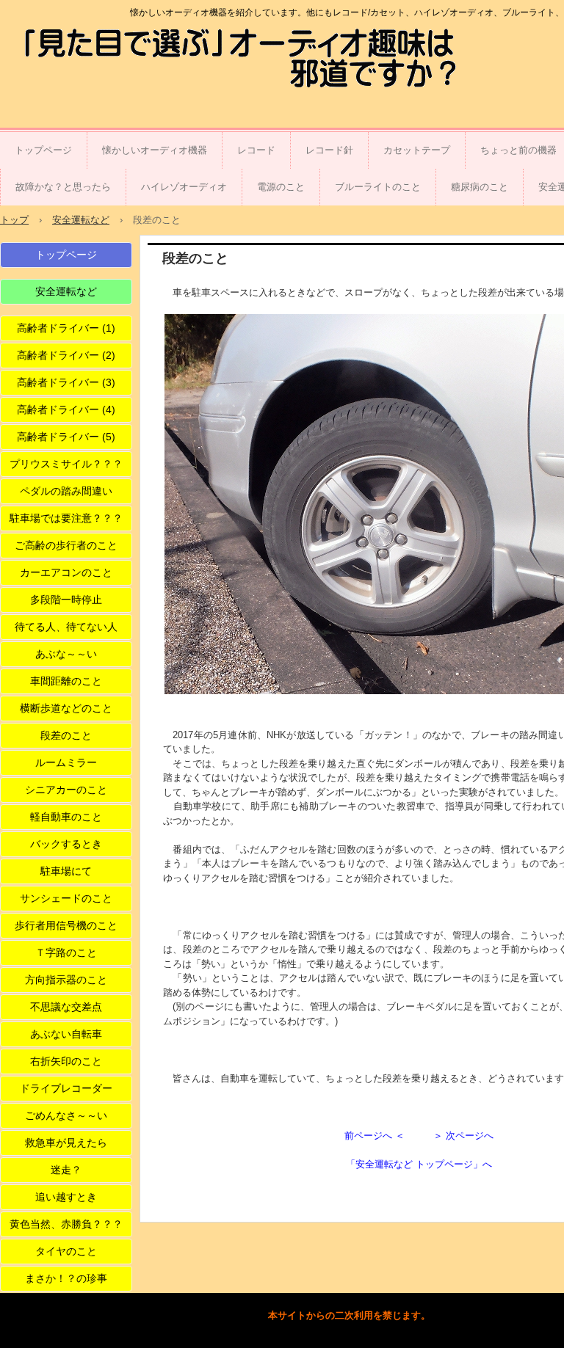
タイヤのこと (66, 1251)
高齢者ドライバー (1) (66, 328)
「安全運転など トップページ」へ (419, 1164)
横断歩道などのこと (66, 708)
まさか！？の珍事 (66, 1278)
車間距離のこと (66, 681)
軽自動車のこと (66, 817)
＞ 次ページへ (463, 1135)
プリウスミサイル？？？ (66, 464)
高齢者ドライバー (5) (66, 436)
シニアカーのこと (66, 789)
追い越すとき (66, 1197)
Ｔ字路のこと (66, 952)
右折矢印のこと (66, 1061)
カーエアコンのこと (66, 572)
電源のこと (281, 186)
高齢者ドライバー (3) (66, 382)
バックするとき (66, 844)
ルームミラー (66, 762)
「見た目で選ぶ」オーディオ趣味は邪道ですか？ (99, 60)
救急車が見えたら (66, 1142)
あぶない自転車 (66, 1034)
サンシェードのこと (66, 898)
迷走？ (66, 1170)
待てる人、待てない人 (66, 627)
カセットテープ (416, 150)
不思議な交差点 (66, 1007)
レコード (256, 150)
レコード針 (329, 150)
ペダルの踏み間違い (66, 491)
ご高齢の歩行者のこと (66, 545)
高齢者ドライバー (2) (66, 355)
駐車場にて (66, 871)
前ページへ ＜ (374, 1135)
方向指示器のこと (66, 980)
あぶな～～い (66, 654)
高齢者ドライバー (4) (66, 409)
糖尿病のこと (479, 186)
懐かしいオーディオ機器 (154, 150)
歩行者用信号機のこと (66, 925)
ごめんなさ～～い (66, 1115)
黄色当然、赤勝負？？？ (66, 1224)
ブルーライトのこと (378, 186)
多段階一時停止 (66, 599)
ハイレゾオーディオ (184, 186)
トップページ (43, 150)
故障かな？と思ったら (63, 186)
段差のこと (66, 735)
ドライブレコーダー (66, 1088)
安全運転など (66, 291)
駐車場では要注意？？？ (66, 518)
